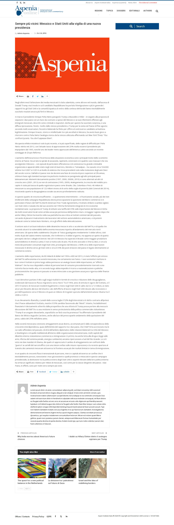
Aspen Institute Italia (102, 2)
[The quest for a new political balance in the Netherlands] (32, 468)
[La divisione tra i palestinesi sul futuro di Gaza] (62, 468)
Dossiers (121, 11)
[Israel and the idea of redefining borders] (93, 468)
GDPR (49, 517)
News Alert (132, 2)
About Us (89, 2)
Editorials (134, 11)
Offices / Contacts (22, 517)
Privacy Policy (38, 517)
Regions (98, 11)
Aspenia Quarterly (119, 2)
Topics (109, 11)
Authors (147, 11)
